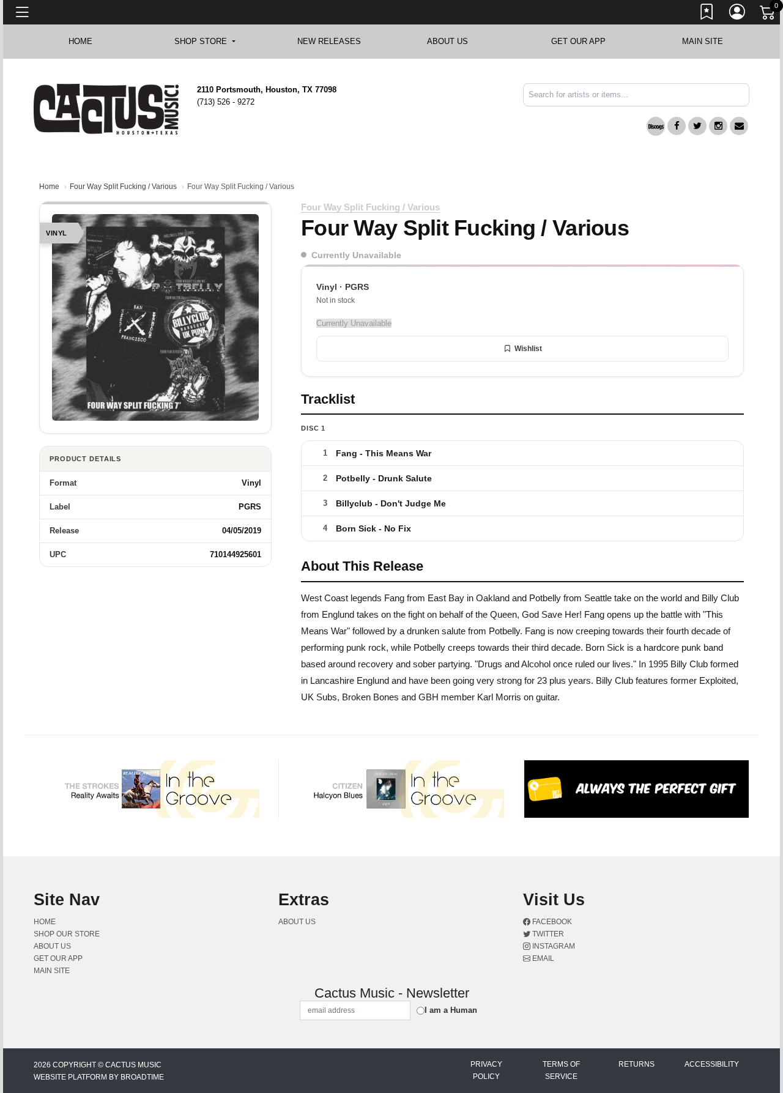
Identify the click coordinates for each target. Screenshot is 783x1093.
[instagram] (718, 126)
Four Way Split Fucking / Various (123, 186)
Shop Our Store (67, 934)
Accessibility (712, 1064)
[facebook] (676, 126)
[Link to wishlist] (707, 14)
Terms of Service (561, 1070)
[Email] (739, 126)
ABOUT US (453, 41)
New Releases (329, 41)
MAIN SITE (702, 41)
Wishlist (528, 348)
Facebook (551, 921)
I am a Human (451, 1010)
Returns (636, 1064)
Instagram (552, 946)
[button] (205, 42)
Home (49, 186)
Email (542, 958)
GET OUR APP (578, 41)
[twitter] (697, 126)
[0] (768, 15)
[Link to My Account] (737, 14)
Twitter (547, 934)
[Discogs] (655, 126)
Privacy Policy (486, 1070)
